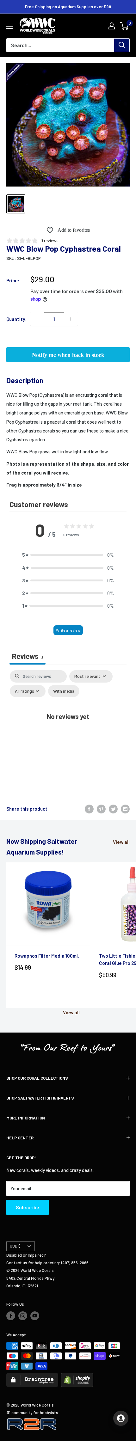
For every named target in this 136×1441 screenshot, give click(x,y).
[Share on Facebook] (89, 808)
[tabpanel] (68, 729)
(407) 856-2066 (75, 1262)
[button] (68, 554)
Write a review (68, 630)
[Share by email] (125, 808)
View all (121, 842)
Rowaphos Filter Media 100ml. (47, 956)
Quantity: (16, 319)
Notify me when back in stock (68, 355)
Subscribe (27, 1207)
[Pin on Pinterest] (101, 808)
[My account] (111, 25)
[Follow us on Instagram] (22, 1315)
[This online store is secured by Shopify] (77, 1376)
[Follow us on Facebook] (10, 1315)
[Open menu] (9, 26)
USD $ (15, 1245)
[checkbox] (63, 691)
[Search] (122, 45)
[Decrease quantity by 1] (37, 319)
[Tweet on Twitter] (113, 808)
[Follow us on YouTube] (34, 1315)
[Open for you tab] (120, 1418)
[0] (124, 26)
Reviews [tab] (27, 656)
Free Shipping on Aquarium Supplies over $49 (68, 6)
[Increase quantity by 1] (70, 319)
